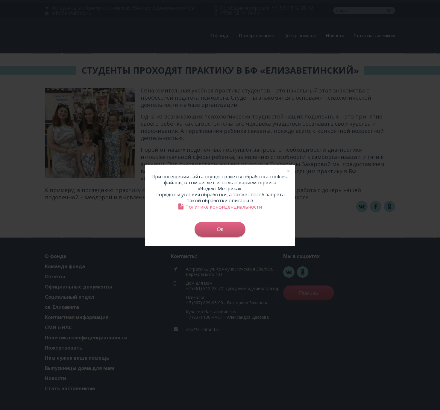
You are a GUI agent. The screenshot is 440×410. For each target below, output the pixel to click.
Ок (220, 229)
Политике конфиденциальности (223, 207)
